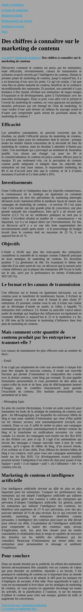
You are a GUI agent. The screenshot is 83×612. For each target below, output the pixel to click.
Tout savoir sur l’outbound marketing (24, 605)
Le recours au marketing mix (19, 608)
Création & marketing (15, 10)
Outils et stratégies (13, 4)
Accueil (6, 57)
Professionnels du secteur (17, 21)
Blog (5, 31)
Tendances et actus (13, 26)
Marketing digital (12, 15)
